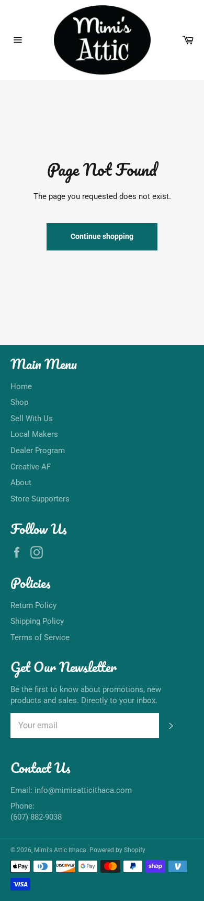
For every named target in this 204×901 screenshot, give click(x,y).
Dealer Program (37, 450)
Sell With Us (31, 418)
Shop (19, 402)
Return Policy (33, 605)
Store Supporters (40, 499)
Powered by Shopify (117, 850)
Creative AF (30, 467)
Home (21, 386)
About (20, 482)
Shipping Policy (37, 621)
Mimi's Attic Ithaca (60, 850)
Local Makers (34, 434)
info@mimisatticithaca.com (83, 790)
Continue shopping (102, 236)
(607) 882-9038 (36, 817)
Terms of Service (40, 637)
